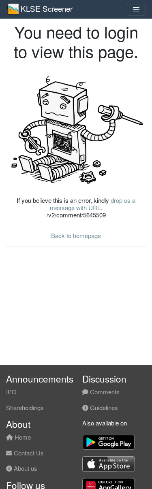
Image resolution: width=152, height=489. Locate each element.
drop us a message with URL (92, 204)
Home (22, 437)
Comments (104, 391)
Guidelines (103, 407)
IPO (11, 391)
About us (24, 468)
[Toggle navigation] (136, 9)
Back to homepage (76, 235)
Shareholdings (25, 407)
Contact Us (28, 453)
